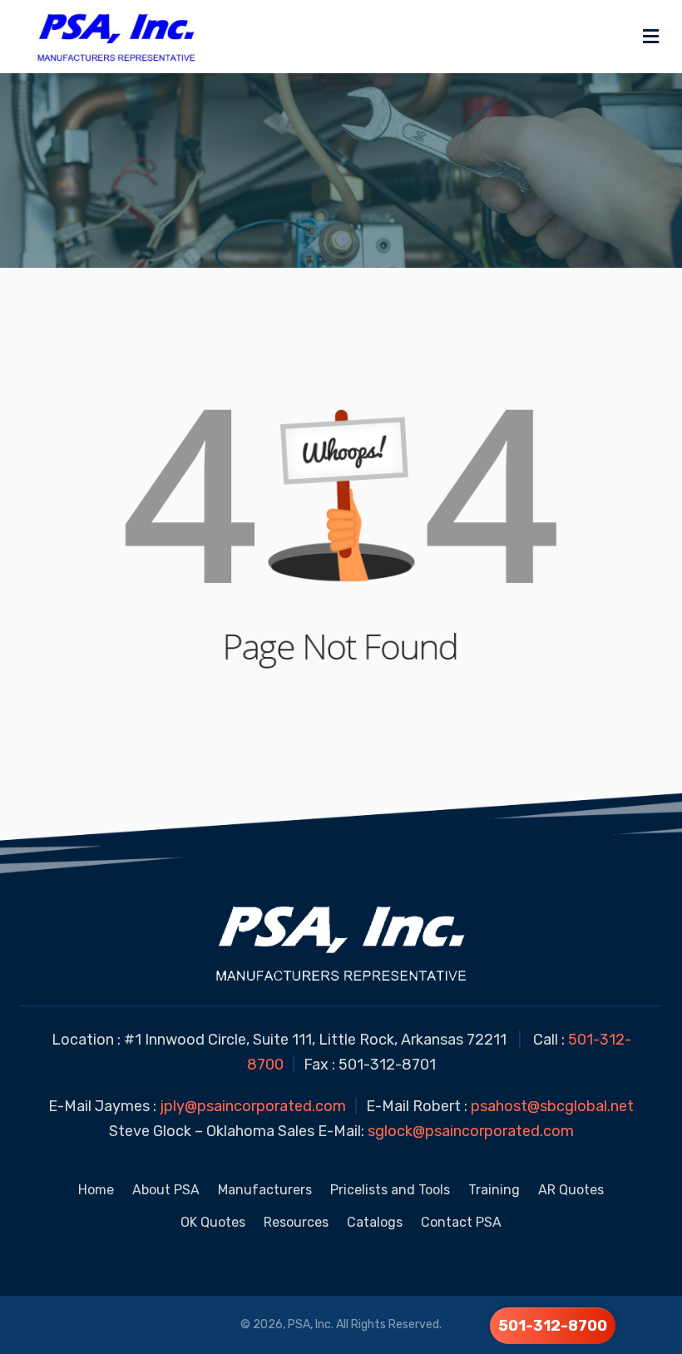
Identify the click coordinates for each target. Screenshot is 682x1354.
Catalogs (375, 1222)
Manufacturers (265, 1190)
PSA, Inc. (311, 1324)
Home (96, 1190)
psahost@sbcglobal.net (552, 1106)
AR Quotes (571, 1190)
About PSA (166, 1190)
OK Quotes (212, 1222)
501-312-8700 (552, 1326)
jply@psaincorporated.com (253, 1106)
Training (494, 1190)
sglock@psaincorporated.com (471, 1131)
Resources (296, 1222)
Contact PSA (461, 1222)
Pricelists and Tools (390, 1190)
